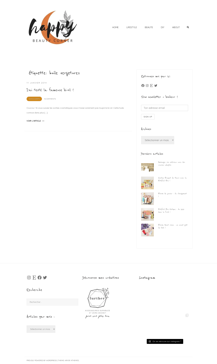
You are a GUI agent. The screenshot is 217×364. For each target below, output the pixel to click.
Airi (66, 360)
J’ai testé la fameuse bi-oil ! (50, 90)
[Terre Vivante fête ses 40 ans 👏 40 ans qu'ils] (177, 299)
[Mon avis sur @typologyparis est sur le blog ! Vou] (152, 325)
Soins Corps (34, 99)
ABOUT (176, 27)
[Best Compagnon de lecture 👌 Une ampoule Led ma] (177, 325)
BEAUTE (149, 27)
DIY (162, 27)
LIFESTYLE (132, 27)
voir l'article (35, 121)
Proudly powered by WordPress (42, 360)
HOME (115, 27)
